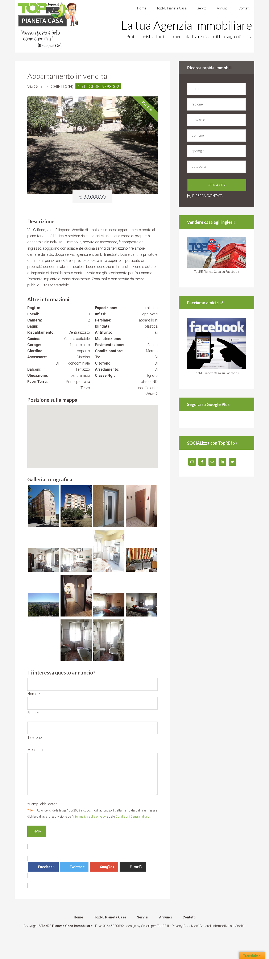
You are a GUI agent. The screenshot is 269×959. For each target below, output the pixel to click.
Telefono (34, 737)
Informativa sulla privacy (89, 816)
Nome (33, 694)
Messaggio (36, 749)
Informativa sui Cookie (228, 926)
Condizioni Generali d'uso (133, 816)
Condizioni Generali (197, 926)
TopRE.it (163, 926)
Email (33, 712)
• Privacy (176, 926)
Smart (145, 926)
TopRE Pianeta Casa (48, 26)
